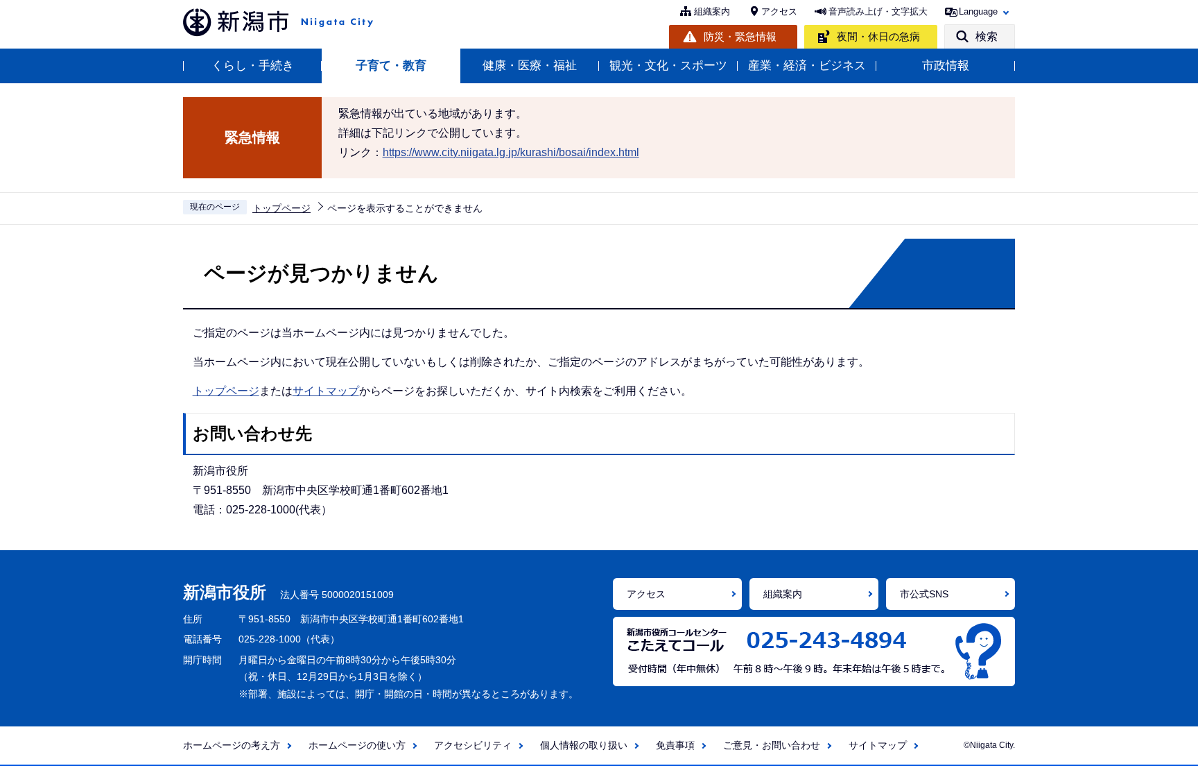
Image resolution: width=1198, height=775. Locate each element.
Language (978, 11)
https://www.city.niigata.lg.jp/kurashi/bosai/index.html (511, 152)
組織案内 (712, 11)
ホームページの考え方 (231, 745)
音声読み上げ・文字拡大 (878, 11)
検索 (986, 36)
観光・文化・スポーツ (668, 65)
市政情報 (945, 65)
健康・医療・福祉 (530, 65)
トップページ (281, 208)
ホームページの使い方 (357, 745)
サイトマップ (326, 391)
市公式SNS (924, 593)
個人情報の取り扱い (583, 745)
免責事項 (675, 745)
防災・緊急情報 (740, 36)
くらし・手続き (252, 65)
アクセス (779, 11)
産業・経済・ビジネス (807, 65)
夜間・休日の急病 (878, 36)
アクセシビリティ (473, 745)
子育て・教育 (391, 65)
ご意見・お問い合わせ (771, 745)
